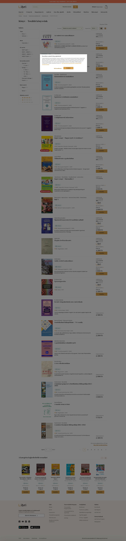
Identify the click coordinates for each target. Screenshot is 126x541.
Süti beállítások (58, 68)
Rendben (68, 68)
